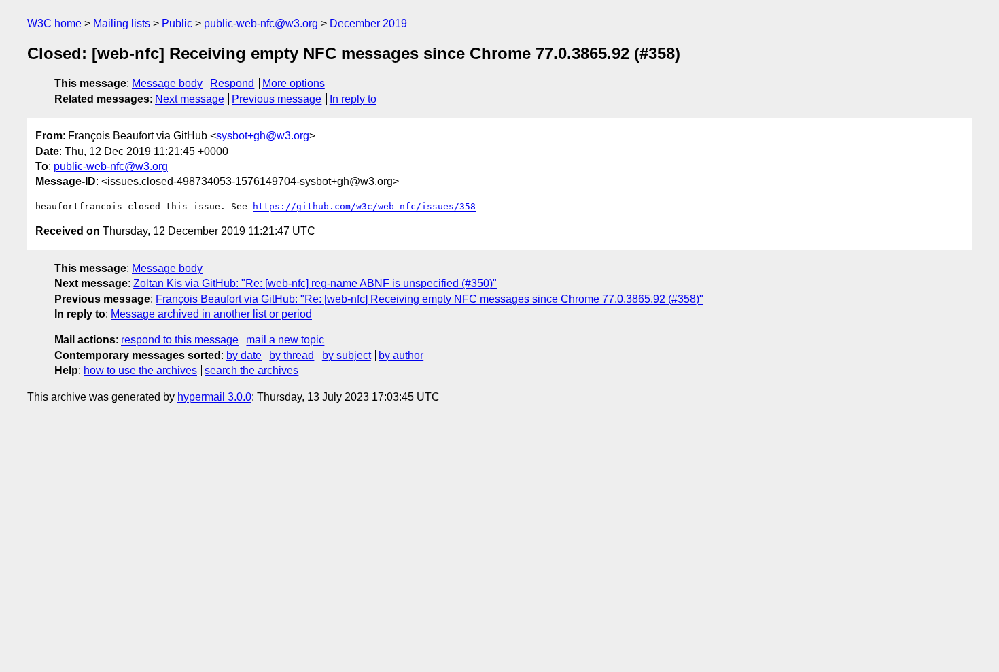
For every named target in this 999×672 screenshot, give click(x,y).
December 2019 (368, 23)
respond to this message (180, 340)
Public (177, 23)
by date (244, 355)
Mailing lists (121, 23)
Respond (232, 83)
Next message (189, 99)
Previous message (276, 99)
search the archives (251, 370)
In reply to (353, 99)
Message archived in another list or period (211, 314)
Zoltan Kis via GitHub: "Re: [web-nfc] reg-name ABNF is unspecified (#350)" (315, 283)
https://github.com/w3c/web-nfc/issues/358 (364, 206)
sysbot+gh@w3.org (262, 135)
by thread (291, 355)
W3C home (54, 23)
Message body (167, 83)
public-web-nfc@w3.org (261, 23)
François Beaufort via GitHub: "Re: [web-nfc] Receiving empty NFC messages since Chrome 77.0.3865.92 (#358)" (429, 299)
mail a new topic (285, 340)
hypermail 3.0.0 (214, 397)
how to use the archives (140, 370)
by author (401, 355)
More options (293, 83)
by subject (346, 355)
